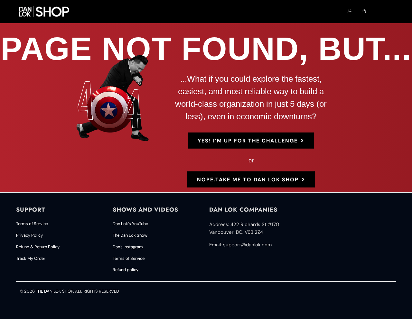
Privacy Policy (29, 235)
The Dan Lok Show (130, 235)
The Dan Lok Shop (54, 291)
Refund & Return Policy (38, 247)
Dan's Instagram (128, 247)
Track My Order (30, 258)
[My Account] (350, 11)
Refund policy (125, 269)
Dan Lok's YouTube (130, 223)
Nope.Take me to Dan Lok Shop (248, 179)
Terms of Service (32, 223)
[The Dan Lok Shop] (47, 12)
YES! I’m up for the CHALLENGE (248, 140)
